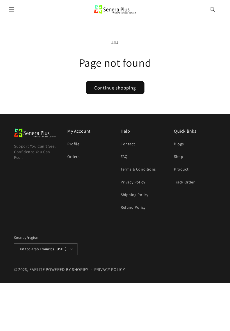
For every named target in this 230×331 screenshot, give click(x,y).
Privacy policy (109, 269)
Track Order (184, 182)
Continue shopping (115, 88)
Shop (178, 156)
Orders (73, 156)
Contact (128, 143)
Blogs (179, 143)
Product (181, 169)
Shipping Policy (134, 194)
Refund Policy (133, 207)
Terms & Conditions (138, 169)
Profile (73, 143)
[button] (12, 9)
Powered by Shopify (67, 269)
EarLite (37, 269)
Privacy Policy (133, 182)
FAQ (124, 156)
